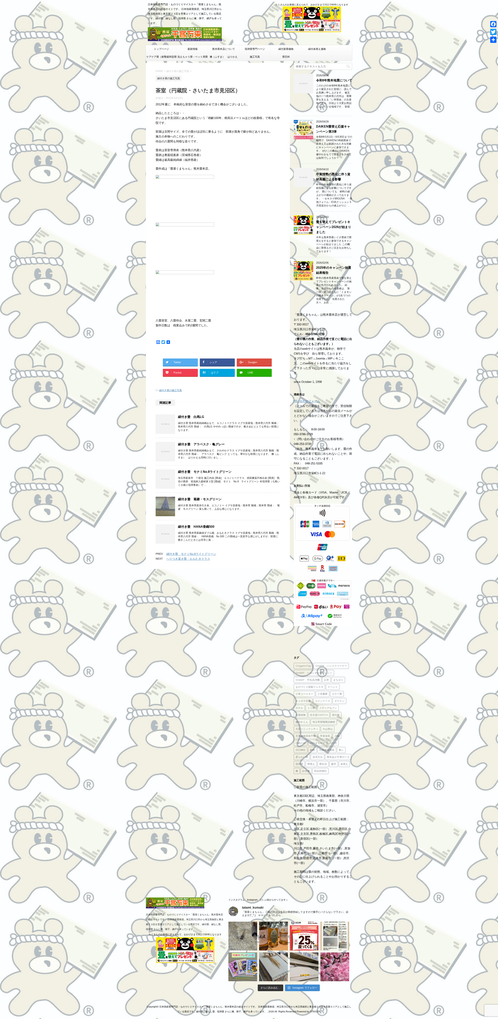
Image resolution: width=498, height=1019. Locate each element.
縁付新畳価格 (286, 49)
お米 (326, 679)
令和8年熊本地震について (334, 80)
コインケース (322, 700)
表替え (344, 763)
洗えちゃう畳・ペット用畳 (192, 56)
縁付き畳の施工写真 (170, 390)
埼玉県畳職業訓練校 (323, 721)
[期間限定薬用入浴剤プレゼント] (242, 966)
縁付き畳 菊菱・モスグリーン (200, 499)
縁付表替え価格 (317, 49)
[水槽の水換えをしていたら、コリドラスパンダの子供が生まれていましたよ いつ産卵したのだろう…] (242, 936)
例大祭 (336, 714)
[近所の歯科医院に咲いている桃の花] (334, 966)
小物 (336, 735)
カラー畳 (337, 693)
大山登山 (328, 728)
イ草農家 (322, 693)
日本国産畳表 (326, 749)
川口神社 (300, 749)
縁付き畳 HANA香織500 (196, 526)
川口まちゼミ (317, 742)
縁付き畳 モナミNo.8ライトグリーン (204, 471)
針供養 (306, 770)
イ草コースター (304, 693)
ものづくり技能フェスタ (309, 686)
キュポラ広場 (303, 700)
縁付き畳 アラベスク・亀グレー (201, 444)
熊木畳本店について (223, 49)
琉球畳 (299, 763)
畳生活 (323, 763)
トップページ (161, 49)
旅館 (312, 749)
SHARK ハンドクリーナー (331, 665)
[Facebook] (493, 24)
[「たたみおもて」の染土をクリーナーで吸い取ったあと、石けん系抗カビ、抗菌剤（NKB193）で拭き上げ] (304, 966)
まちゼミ (338, 679)
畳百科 (286, 56)
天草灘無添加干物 (305, 735)
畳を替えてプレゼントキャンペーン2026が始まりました (333, 227)
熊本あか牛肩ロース (338, 756)
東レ (341, 749)
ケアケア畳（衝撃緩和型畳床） (161, 58)
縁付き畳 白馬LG (191, 416)
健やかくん (301, 721)
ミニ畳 (311, 707)
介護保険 (300, 714)
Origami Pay (303, 665)
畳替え (311, 763)
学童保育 (325, 735)
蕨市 (333, 763)
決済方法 (317, 756)
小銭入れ (300, 742)
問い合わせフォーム (307, 401)
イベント (333, 686)
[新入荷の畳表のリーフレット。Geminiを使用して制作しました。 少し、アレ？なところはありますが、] (334, 936)
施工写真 (255, 56)
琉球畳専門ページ (255, 49)
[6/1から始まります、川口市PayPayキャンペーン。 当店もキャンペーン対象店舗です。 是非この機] (304, 936)
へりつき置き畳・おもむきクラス (188, 558)
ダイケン (339, 700)
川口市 (333, 742)
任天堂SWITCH (319, 714)
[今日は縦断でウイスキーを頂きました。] (273, 936)
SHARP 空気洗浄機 (307, 679)
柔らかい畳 (301, 756)
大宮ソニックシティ (306, 728)
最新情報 (193, 49)
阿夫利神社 (320, 770)
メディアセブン (328, 707)
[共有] (493, 40)
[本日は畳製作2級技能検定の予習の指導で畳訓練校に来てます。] (273, 966)
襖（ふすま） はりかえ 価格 (224, 58)
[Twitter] (493, 32)
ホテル (299, 707)
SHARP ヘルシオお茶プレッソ (313, 672)
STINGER (315, 1011)
